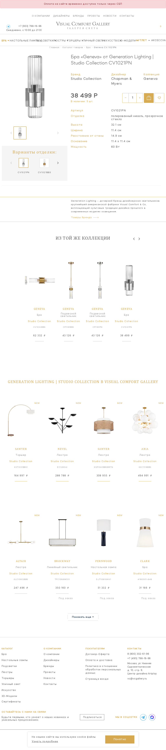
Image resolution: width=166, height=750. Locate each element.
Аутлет (141, 40)
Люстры (59, 40)
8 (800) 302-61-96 (138, 654)
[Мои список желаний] (149, 28)
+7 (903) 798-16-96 (24, 28)
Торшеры (73, 40)
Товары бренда (81, 217)
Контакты (127, 16)
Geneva (150, 79)
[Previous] (134, 239)
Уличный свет (91, 40)
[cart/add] (149, 98)
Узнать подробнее (45, 741)
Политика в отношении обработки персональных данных (103, 669)
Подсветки (44, 40)
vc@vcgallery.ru (137, 679)
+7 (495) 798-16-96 (139, 658)
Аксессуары (158, 40)
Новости (109, 16)
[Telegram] (8, 26)
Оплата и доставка (99, 660)
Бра (5, 40)
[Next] (58, 163)
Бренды (78, 16)
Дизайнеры (61, 16)
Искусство (110, 40)
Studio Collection (86, 79)
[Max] (152, 717)
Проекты (93, 16)
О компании (41, 16)
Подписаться (92, 717)
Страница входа (97, 679)
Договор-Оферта (97, 654)
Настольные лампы (22, 40)
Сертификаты (11, 702)
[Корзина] (158, 28)
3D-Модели (126, 40)
